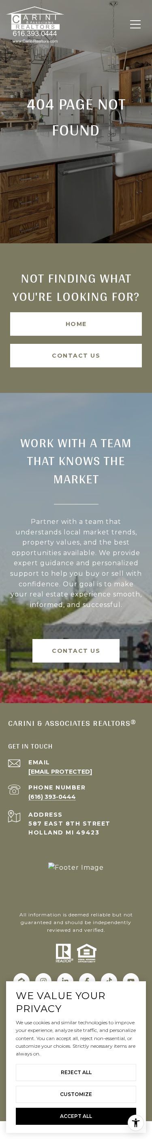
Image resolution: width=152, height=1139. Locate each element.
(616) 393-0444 (52, 796)
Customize (76, 1094)
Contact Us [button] (76, 355)
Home (76, 324)
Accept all (76, 1116)
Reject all (76, 1072)
